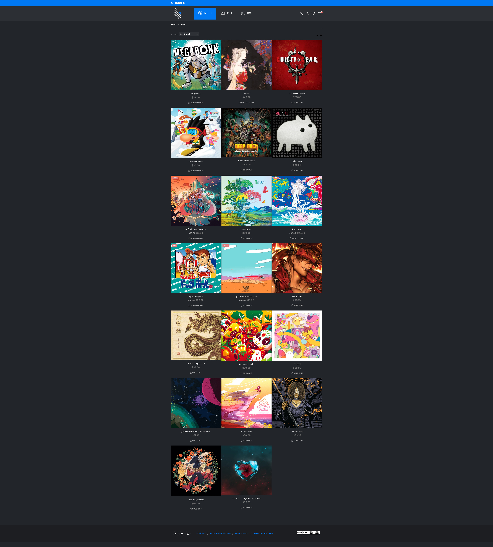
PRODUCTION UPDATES (220, 533)
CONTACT (201, 533)
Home (174, 24)
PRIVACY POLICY (242, 533)
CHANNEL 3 (178, 3)
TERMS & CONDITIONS (263, 533)
